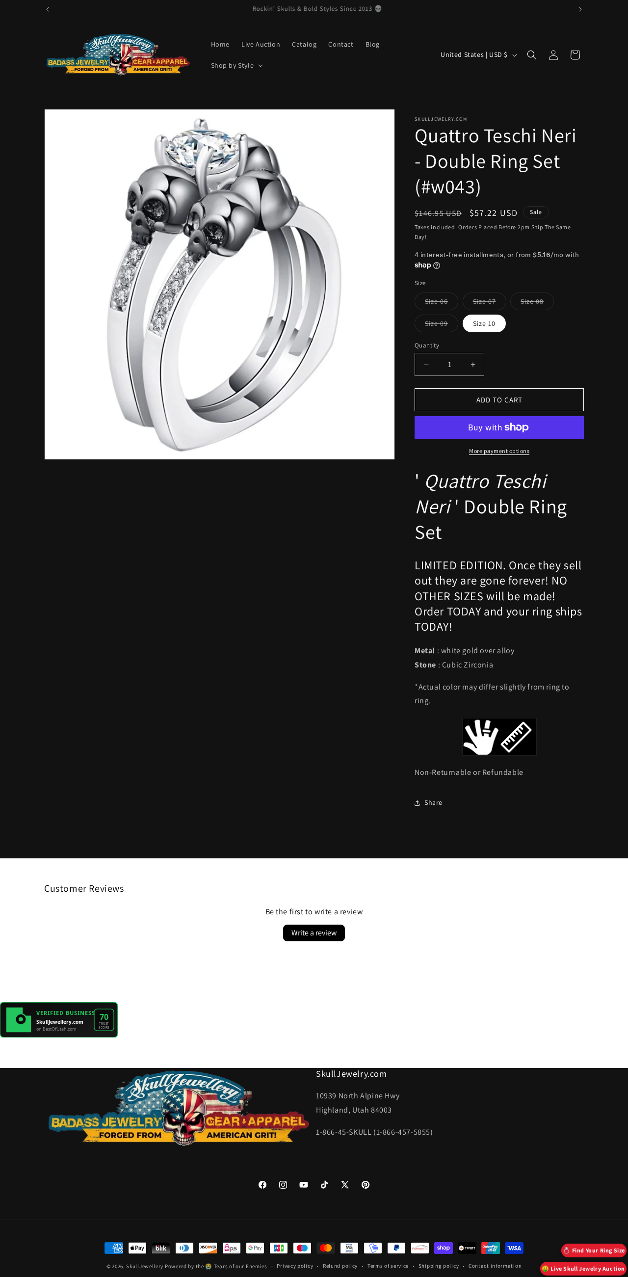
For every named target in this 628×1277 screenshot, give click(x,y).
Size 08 (537, 303)
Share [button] (433, 802)
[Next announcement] (580, 9)
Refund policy (340, 1265)
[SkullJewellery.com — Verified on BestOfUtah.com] (59, 1035)
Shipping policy (439, 1265)
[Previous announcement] (47, 9)
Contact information (495, 1265)
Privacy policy (295, 1265)
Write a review (314, 933)
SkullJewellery (144, 1266)
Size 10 (484, 323)
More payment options (499, 450)
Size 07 (489, 303)
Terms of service (388, 1265)
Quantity (427, 345)
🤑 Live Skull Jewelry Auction (583, 1268)
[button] (236, 65)
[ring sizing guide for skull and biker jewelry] (499, 737)
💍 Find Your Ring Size (594, 1250)
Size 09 (441, 325)
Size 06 (441, 303)
